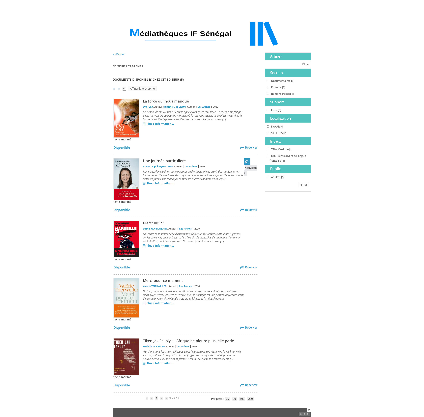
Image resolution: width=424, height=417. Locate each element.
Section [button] (276, 72)
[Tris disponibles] (124, 88)
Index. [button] (275, 141)
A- (301, 414)
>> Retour (119, 54)
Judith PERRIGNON (175, 106)
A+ (308, 414)
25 (227, 399)
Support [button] (277, 101)
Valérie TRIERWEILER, (155, 286)
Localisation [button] (280, 118)
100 (242, 399)
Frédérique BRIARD (154, 346)
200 (250, 399)
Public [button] (275, 168)
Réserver (251, 147)
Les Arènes (204, 106)
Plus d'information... (160, 124)
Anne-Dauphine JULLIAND (158, 166)
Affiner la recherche (142, 88)
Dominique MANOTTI (155, 228)
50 (234, 399)
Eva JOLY (148, 106)
